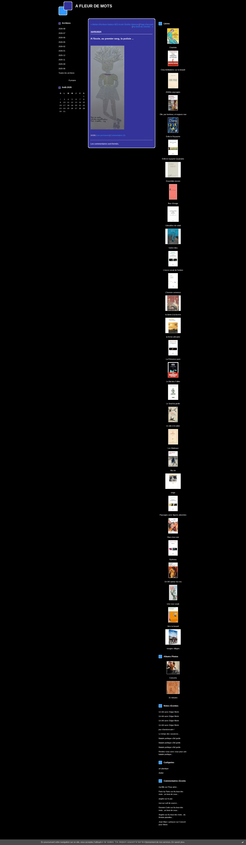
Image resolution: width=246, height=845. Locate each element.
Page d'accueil (146, 24)
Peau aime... (173, 787)
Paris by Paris (164, 792)
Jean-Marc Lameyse (167, 822)
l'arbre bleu (173, 248)
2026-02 (62, 46)
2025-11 (62, 60)
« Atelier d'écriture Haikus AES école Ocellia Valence (114, 24)
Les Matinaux (173, 448)
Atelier (161, 773)
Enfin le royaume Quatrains (173, 159)
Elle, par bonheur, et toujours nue (173, 114)
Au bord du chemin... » (143, 26)
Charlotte (173, 47)
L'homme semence (173, 292)
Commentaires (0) (118, 135)
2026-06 (62, 38)
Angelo (161, 815)
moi (160, 803)
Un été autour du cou (173, 582)
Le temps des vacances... (169, 734)
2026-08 (62, 29)
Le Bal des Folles (173, 381)
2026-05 (62, 42)
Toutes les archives (66, 73)
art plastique (164, 769)
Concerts (173, 678)
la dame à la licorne (173, 315)
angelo (161, 799)
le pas (170, 799)
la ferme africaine (173, 337)
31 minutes (173, 698)
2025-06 (62, 69)
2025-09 (62, 64)
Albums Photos (171, 656)
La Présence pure (173, 359)
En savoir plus (178, 842)
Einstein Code (164, 807)
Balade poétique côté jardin (169, 738)
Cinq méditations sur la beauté (173, 70)
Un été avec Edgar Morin (169, 712)
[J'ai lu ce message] (242, 842)
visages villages (173, 648)
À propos (72, 80)
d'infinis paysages (173, 92)
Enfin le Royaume (173, 136)
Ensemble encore (173, 181)
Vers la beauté (173, 626)
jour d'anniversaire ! (167, 729)
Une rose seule (173, 604)
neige (173, 493)
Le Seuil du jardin (173, 404)
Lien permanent (103, 135)
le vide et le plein (173, 426)
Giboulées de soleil (173, 225)
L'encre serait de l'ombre (173, 270)
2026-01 (62, 51)
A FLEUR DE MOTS (93, 6)
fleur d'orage (173, 203)
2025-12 (62, 55)
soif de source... (171, 803)
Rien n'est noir (173, 537)
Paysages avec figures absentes (173, 515)
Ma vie (173, 470)
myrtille (161, 787)
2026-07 (62, 33)
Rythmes (173, 559)
